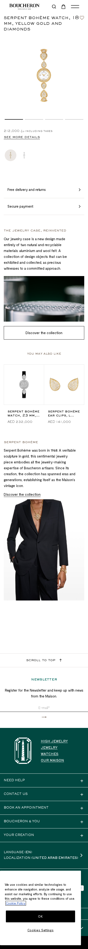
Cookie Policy (16, 903)
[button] (14, 119)
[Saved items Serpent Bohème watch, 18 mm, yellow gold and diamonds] (82, 16)
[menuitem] (64, 6)
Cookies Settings (40, 930)
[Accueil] (23, 750)
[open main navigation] (75, 6)
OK (40, 916)
